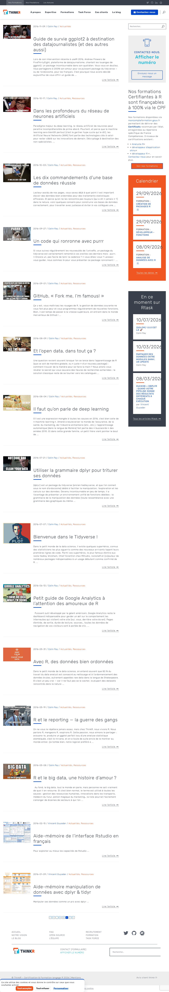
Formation (92, 935)
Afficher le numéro (147, 59)
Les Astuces (48, 3)
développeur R (140, 153)
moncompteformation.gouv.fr (144, 120)
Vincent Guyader (57, 823)
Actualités (65, 26)
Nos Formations (15, 3)
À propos (35, 12)
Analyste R (138, 144)
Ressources (78, 98)
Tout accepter (24, 988)
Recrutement (94, 932)
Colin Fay (53, 26)
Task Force (84, 12)
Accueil (16, 932)
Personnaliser (61, 988)
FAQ (51, 932)
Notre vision (19, 935)
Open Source (57, 935)
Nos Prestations (32, 3)
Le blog (116, 12)
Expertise (50, 12)
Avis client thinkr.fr (147, 977)
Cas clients (101, 12)
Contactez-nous (137, 157)
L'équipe (54, 938)
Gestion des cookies (85, 988)
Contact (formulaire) (73, 949)
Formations (67, 12)
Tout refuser (42, 988)
